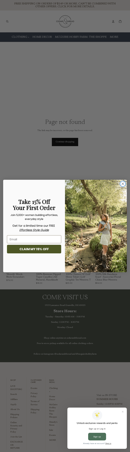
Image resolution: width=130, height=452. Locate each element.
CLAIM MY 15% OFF (34, 249)
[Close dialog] (123, 184)
